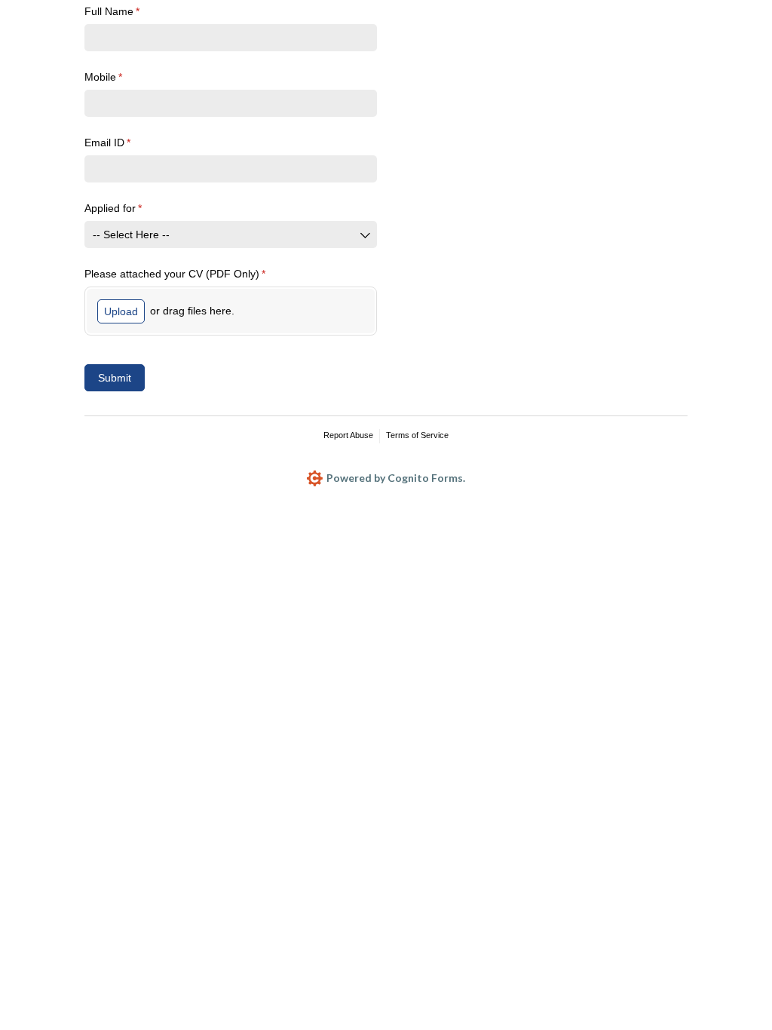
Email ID (128, 142)
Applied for (133, 208)
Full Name (132, 11)
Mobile (124, 77)
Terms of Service (417, 435)
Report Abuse (348, 435)
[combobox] (230, 234)
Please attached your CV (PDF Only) (195, 274)
